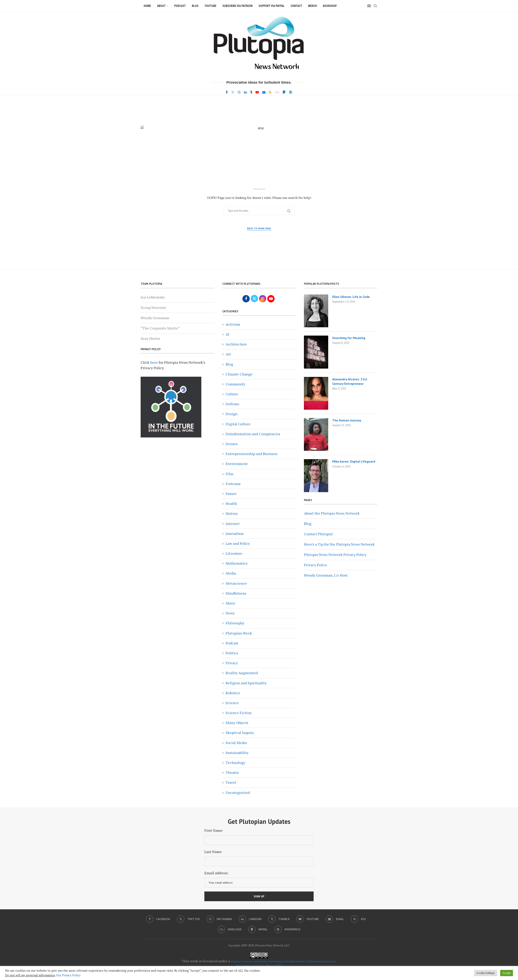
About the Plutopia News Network (332, 513)
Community (235, 384)
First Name (213, 830)
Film (229, 473)
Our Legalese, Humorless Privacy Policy (259, 965)
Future (231, 493)
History (232, 513)
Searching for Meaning (348, 338)
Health (231, 503)
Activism (233, 324)
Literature (234, 553)
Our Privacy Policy (68, 975)
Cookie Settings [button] (486, 973)
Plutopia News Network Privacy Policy (335, 554)
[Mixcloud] (277, 92)
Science (232, 702)
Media (231, 573)
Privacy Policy (315, 564)
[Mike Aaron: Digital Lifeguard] (316, 475)
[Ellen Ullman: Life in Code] (316, 310)
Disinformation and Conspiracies (253, 433)
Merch (312, 5)
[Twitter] (232, 92)
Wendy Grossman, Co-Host (326, 575)
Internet (233, 523)
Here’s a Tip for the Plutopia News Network (339, 544)
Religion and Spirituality (246, 682)
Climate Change (239, 374)
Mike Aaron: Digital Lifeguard (353, 461)
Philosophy (235, 623)
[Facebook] (227, 92)
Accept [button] (507, 973)
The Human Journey (346, 420)
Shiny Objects (237, 722)
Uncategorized (238, 792)
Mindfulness (236, 593)
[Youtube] (257, 92)
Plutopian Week (239, 633)
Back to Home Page (259, 228)
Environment (237, 463)
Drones (232, 443)
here (154, 362)
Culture (232, 393)
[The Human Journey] (316, 434)
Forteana (233, 483)
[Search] (375, 6)
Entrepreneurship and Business (251, 453)
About (161, 5)
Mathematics (236, 563)
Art (228, 354)
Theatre (232, 772)
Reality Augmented (242, 672)
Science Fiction (239, 712)
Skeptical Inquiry (240, 732)
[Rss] (270, 92)
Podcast (180, 5)
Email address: (216, 872)
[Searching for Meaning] (316, 352)
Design (231, 413)
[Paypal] (284, 92)
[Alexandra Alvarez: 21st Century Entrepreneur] (316, 393)
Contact (296, 5)
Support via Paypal (271, 5)
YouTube (210, 5)
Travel (231, 782)
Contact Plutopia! (318, 533)
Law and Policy (238, 543)
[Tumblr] (251, 92)
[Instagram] (239, 92)
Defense (232, 403)
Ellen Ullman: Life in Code (351, 297)
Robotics (233, 692)
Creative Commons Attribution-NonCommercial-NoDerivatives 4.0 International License (283, 961)
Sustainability (237, 752)
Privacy (232, 662)
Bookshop (330, 5)
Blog (195, 5)
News (230, 613)
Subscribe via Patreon (237, 5)
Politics (232, 652)
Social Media (236, 742)
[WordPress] (290, 92)
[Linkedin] (245, 92)
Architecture (236, 344)
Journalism (235, 533)
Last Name (213, 851)
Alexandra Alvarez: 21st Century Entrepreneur (349, 381)
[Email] (263, 92)
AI (227, 334)
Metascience (236, 583)
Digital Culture (238, 423)
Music (231, 603)
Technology (235, 762)
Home (147, 5)
